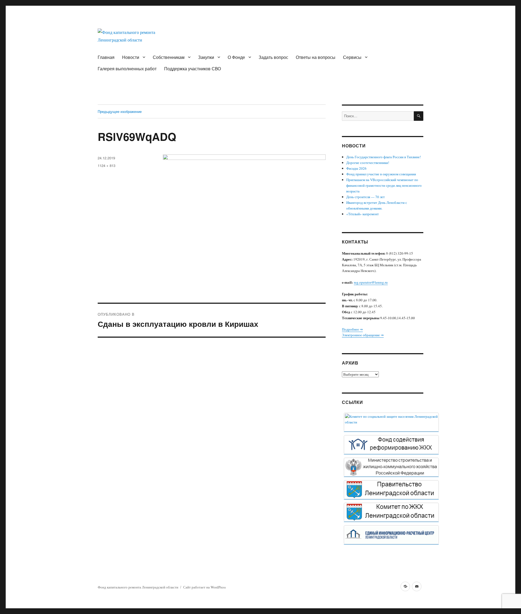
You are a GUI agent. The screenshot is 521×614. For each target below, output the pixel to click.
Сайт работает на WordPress (204, 587)
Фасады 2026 (356, 168)
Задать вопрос (273, 57)
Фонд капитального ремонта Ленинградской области (138, 587)
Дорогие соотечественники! (367, 162)
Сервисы (352, 57)
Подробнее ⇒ (352, 329)
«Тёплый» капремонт (362, 213)
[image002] (391, 534)
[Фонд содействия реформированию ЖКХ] (391, 444)
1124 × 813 (106, 165)
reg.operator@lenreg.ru (371, 282)
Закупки (206, 57)
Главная (106, 57)
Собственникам (169, 57)
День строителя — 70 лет (365, 196)
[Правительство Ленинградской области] (391, 489)
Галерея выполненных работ (127, 68)
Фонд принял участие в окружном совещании (381, 174)
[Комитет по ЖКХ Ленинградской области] (391, 512)
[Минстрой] (391, 467)
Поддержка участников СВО (192, 68)
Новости (130, 57)
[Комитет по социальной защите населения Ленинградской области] (391, 422)
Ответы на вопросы (315, 57)
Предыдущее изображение (120, 111)
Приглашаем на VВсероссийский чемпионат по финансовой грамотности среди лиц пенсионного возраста (384, 185)
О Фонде (236, 57)
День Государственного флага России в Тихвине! (383, 156)
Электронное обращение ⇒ (363, 335)
